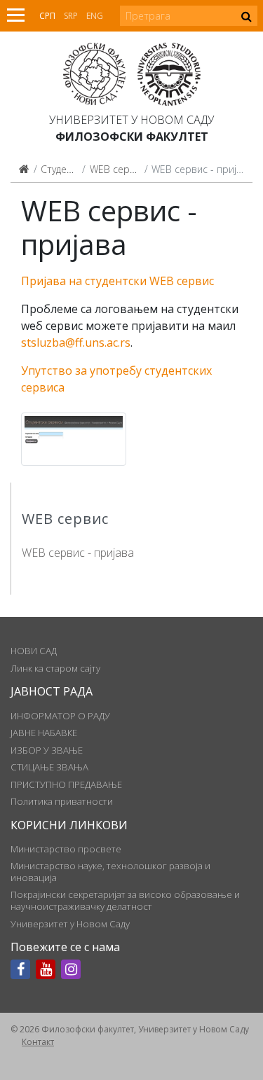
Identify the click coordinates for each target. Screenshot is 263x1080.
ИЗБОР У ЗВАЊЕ (47, 750)
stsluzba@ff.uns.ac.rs (75, 342)
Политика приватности (62, 801)
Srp (71, 16)
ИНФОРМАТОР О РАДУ (60, 715)
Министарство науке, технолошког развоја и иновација (110, 871)
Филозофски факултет (131, 136)
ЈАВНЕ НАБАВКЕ (44, 732)
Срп (47, 16)
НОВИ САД (34, 650)
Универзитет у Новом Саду (131, 119)
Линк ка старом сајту (55, 668)
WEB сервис (118, 169)
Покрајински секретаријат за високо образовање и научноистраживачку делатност (125, 900)
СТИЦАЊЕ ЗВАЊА (49, 767)
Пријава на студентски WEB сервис (117, 281)
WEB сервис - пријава (78, 552)
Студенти (62, 169)
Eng (94, 16)
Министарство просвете (66, 849)
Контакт (38, 1042)
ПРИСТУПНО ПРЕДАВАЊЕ (66, 784)
